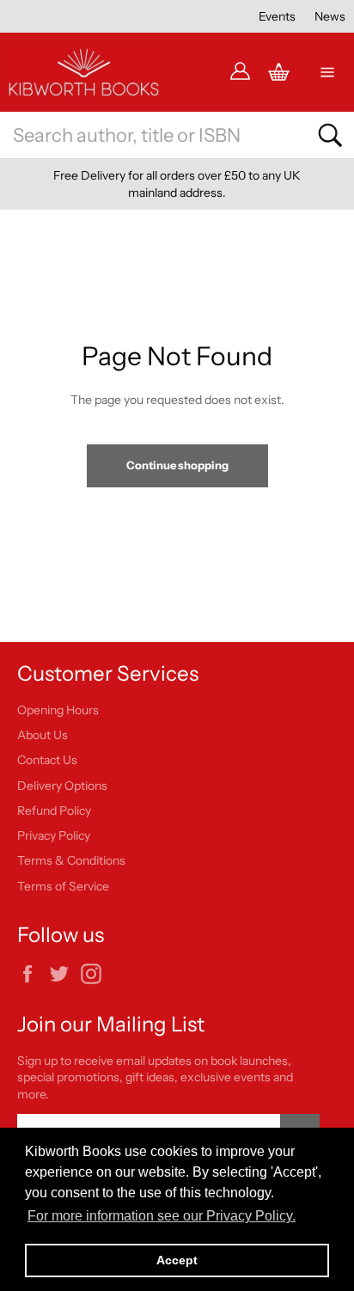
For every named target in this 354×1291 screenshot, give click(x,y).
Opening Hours (58, 710)
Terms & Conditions (71, 860)
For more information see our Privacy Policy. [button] (161, 1215)
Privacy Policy (53, 835)
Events (277, 16)
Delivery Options (62, 785)
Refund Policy (54, 810)
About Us (42, 735)
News (329, 16)
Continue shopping (177, 465)
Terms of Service (63, 886)
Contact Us (47, 760)
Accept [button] (177, 1260)
